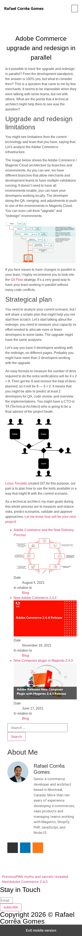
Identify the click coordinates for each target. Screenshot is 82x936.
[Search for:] (37, 727)
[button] (74, 8)
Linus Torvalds (16, 483)
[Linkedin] (25, 847)
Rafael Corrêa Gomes (24, 8)
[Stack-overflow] (38, 847)
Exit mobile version (41, 930)
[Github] (12, 847)
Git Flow (17, 279)
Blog (25, 593)
